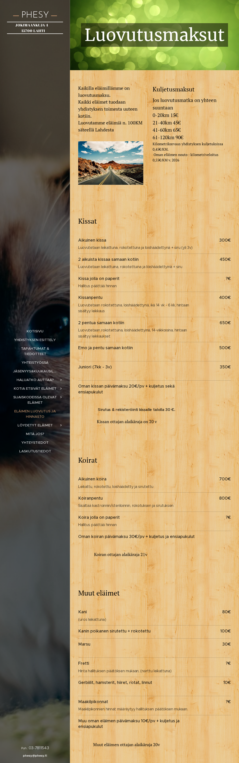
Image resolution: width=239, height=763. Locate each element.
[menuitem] (35, 331)
